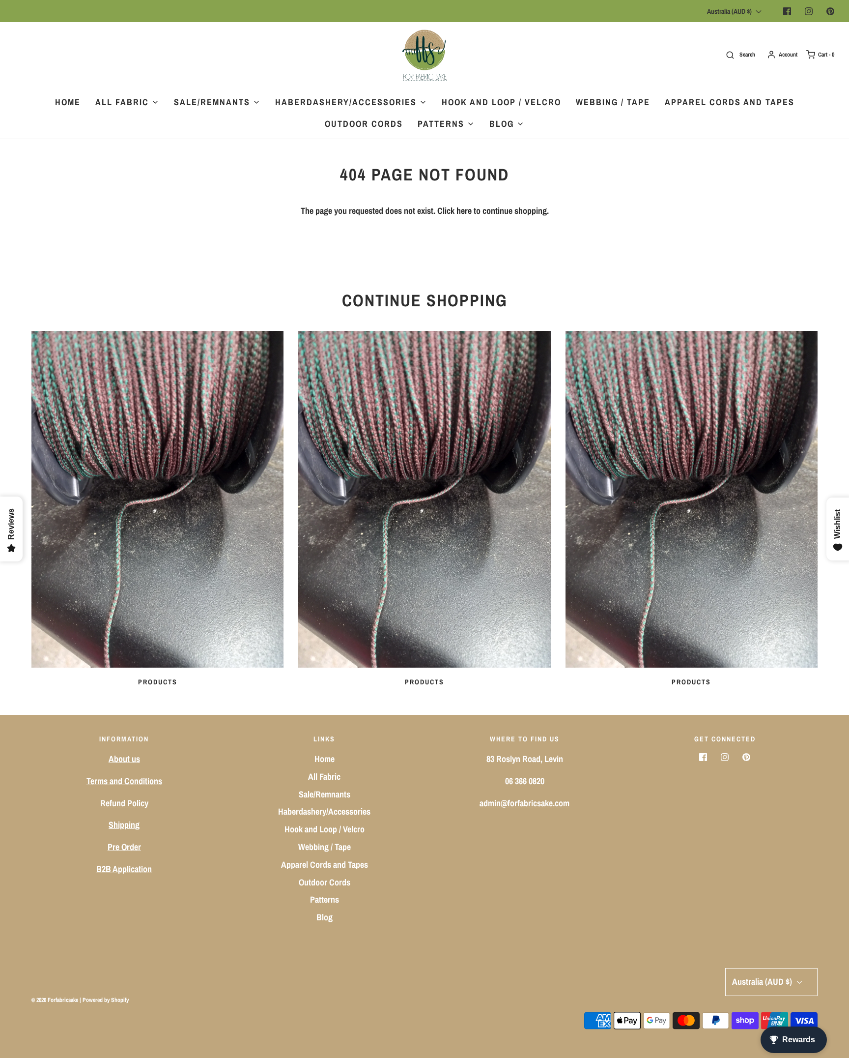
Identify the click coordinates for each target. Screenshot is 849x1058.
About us (124, 759)
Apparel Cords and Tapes (729, 102)
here (464, 211)
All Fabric (324, 776)
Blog (324, 917)
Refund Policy (124, 803)
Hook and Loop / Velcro (501, 102)
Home (68, 102)
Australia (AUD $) (730, 11)
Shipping (124, 825)
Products (157, 681)
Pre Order (124, 847)
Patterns (324, 899)
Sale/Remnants (324, 794)
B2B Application (124, 869)
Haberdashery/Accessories (324, 811)
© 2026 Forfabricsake (54, 1000)
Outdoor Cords (364, 124)
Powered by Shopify (106, 1000)
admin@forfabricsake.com (524, 803)
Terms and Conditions (124, 781)
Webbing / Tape (613, 102)
